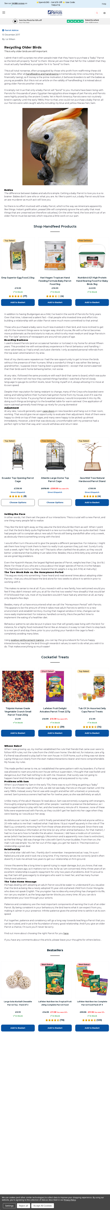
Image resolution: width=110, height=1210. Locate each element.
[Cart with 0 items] (104, 13)
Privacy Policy (70, 1200)
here (66, 933)
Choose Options (18, 502)
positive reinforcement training (27, 640)
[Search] (97, 13)
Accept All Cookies (42, 1205)
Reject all (23, 1205)
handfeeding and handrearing (42, 74)
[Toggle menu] (3, 12)
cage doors (48, 411)
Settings (9, 1205)
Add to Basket (17, 302)
